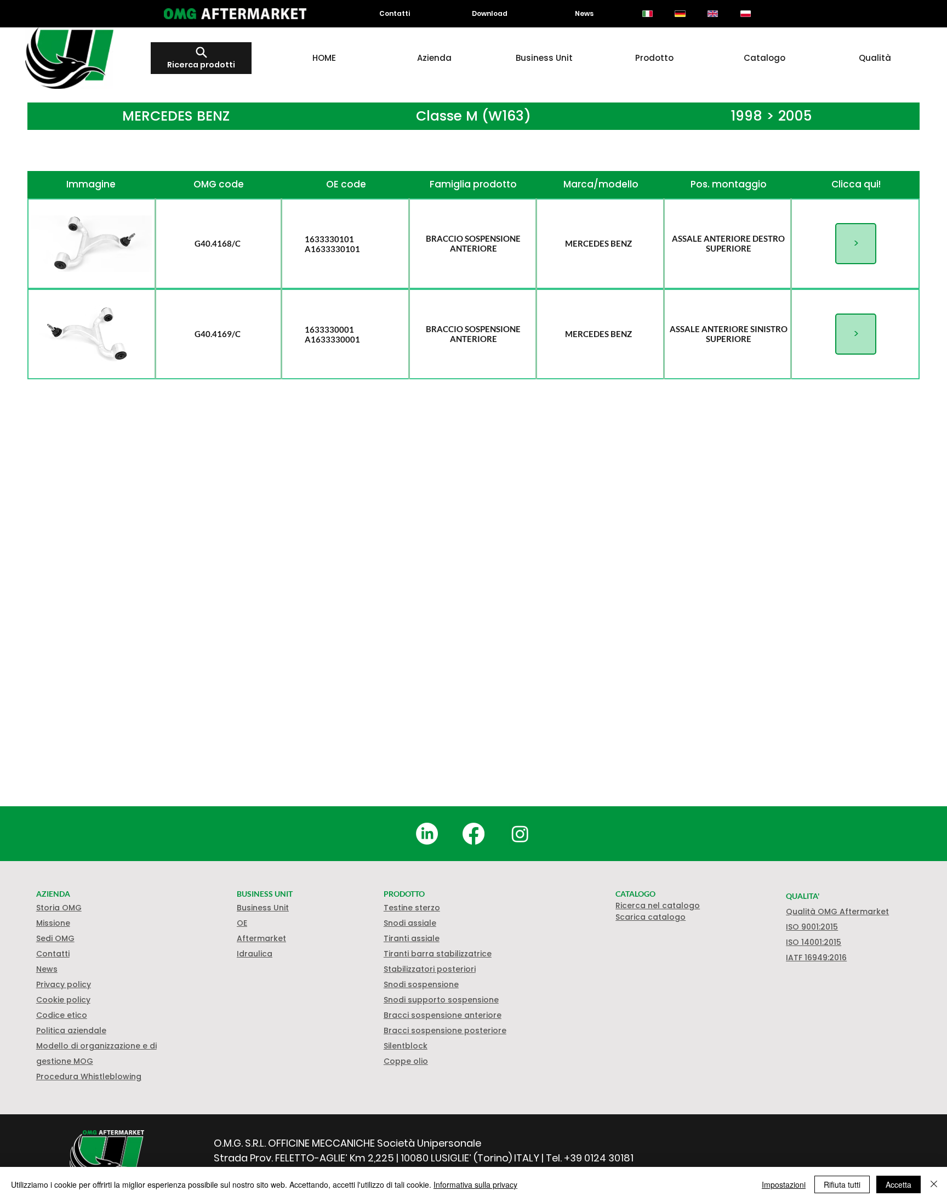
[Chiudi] (933, 1184)
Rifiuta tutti (842, 1184)
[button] (63, 999)
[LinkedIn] (427, 834)
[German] (680, 13)
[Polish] (745, 13)
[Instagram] (520, 834)
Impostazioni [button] (784, 1184)
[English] (712, 13)
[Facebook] (473, 834)
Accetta (898, 1184)
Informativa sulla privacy (475, 1184)
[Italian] (647, 13)
